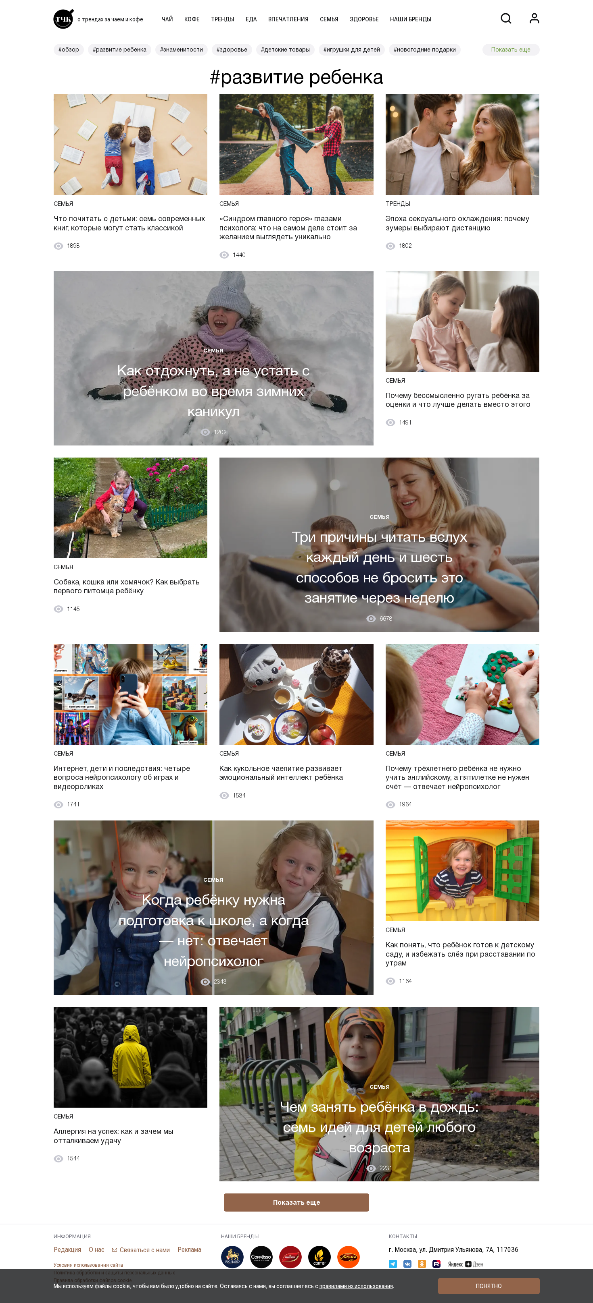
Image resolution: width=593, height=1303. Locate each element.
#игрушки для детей (352, 49)
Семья (329, 19)
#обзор (68, 49)
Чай (167, 19)
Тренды (222, 19)
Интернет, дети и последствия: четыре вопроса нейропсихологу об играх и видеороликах (122, 777)
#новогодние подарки (425, 49)
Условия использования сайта (88, 1265)
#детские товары (285, 49)
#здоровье (232, 49)
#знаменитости (181, 49)
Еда (251, 19)
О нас (96, 1249)
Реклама (189, 1249)
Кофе (192, 19)
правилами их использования (356, 1286)
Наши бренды (411, 19)
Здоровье (364, 19)
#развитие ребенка (119, 49)
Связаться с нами (145, 1250)
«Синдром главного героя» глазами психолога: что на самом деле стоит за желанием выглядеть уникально (288, 228)
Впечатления (288, 19)
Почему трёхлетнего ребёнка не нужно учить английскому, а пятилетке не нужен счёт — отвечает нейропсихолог (457, 777)
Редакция (67, 1249)
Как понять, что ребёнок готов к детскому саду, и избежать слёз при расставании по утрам (460, 954)
